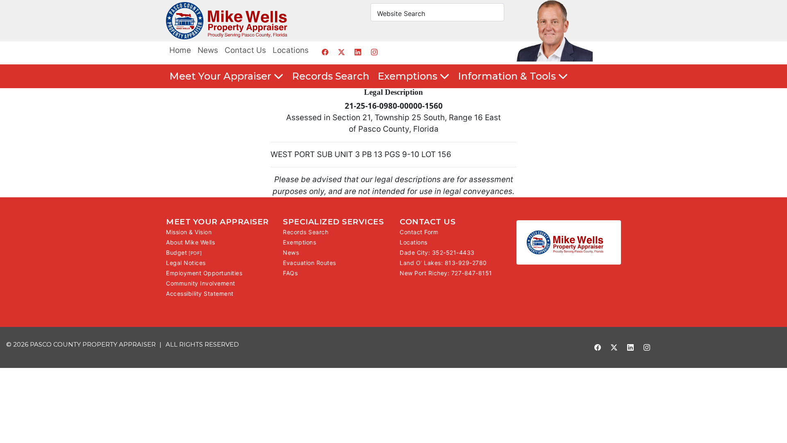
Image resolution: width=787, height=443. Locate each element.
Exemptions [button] (409, 76)
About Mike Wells (190, 242)
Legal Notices (186, 262)
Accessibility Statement (200, 293)
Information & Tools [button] (508, 76)
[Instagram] (374, 52)
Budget (176, 252)
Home (180, 50)
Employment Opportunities (204, 272)
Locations (291, 50)
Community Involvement (200, 283)
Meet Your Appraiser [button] (221, 76)
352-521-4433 (453, 252)
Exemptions (299, 242)
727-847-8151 (471, 272)
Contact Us (245, 50)
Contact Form (419, 231)
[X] (341, 52)
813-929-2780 (466, 262)
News (208, 50)
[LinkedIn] (357, 52)
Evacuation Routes (309, 262)
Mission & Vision (189, 231)
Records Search (330, 76)
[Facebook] (325, 52)
